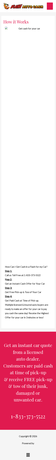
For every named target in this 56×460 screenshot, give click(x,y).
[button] (28, 455)
